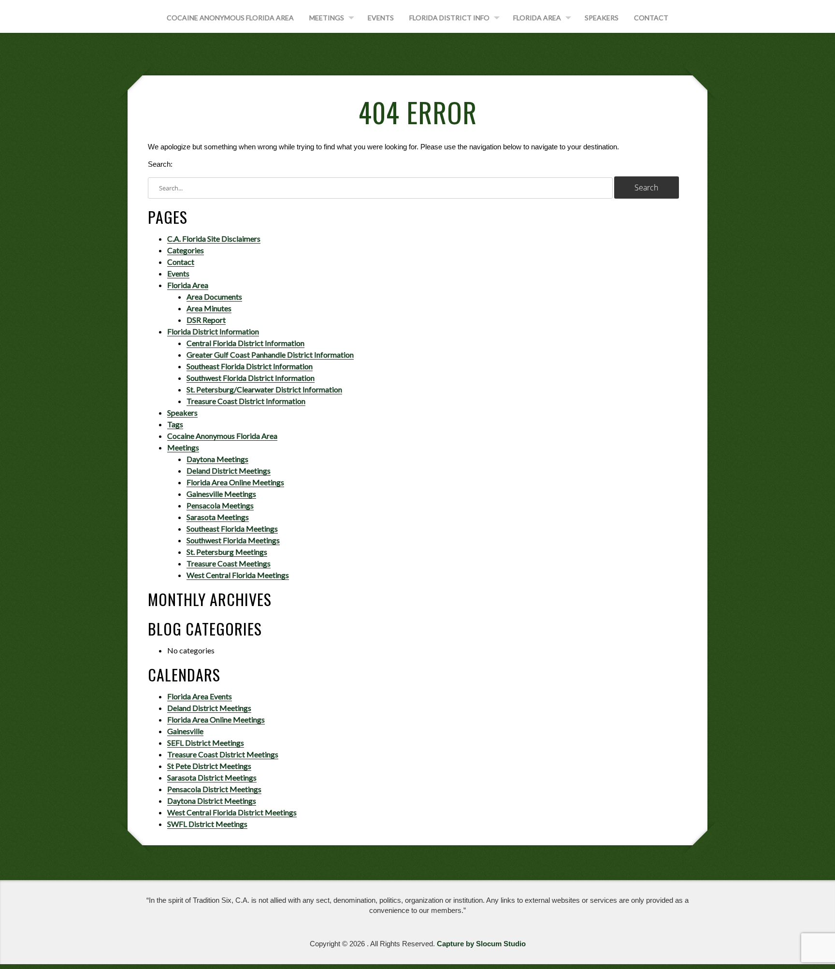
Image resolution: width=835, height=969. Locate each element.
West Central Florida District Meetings (232, 812)
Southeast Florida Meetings (232, 528)
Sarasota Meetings (218, 516)
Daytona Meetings (217, 458)
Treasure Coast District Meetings (222, 754)
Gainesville (185, 731)
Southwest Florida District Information (251, 377)
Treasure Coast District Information (246, 400)
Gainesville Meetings (221, 493)
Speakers (602, 18)
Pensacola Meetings (220, 505)
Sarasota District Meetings (212, 777)
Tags (175, 424)
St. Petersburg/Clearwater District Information (264, 389)
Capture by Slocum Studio (481, 944)
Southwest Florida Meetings (233, 540)
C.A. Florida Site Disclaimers (213, 238)
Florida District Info (449, 18)
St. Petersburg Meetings (227, 551)
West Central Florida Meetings (238, 574)
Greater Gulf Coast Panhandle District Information (270, 354)
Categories (185, 250)
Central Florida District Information (245, 342)
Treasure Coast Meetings (229, 563)
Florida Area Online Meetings (235, 482)
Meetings (326, 18)
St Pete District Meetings (209, 765)
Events (381, 18)
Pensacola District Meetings (214, 789)
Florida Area (537, 18)
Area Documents (214, 296)
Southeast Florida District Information (250, 366)
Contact (651, 18)
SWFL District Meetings (207, 823)
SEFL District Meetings (205, 742)
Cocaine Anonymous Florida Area (230, 18)
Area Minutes (209, 308)
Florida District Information (213, 331)
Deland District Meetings (229, 470)
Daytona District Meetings (211, 800)
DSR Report (206, 319)
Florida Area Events (199, 696)
